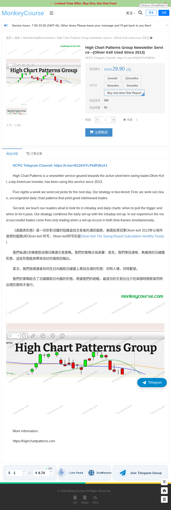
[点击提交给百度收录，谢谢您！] (151, 37)
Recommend (46, 37)
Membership (30, 37)
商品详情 (12, 153)
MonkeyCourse (23, 13)
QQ (75, 502)
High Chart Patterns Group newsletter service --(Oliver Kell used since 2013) (103, 37)
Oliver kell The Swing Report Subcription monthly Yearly (122, 236)
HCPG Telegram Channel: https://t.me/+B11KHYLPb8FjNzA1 (60, 165)
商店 (17, 37)
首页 (8, 37)
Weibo (85, 502)
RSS (95, 502)
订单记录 (36, 153)
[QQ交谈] (164, 499)
